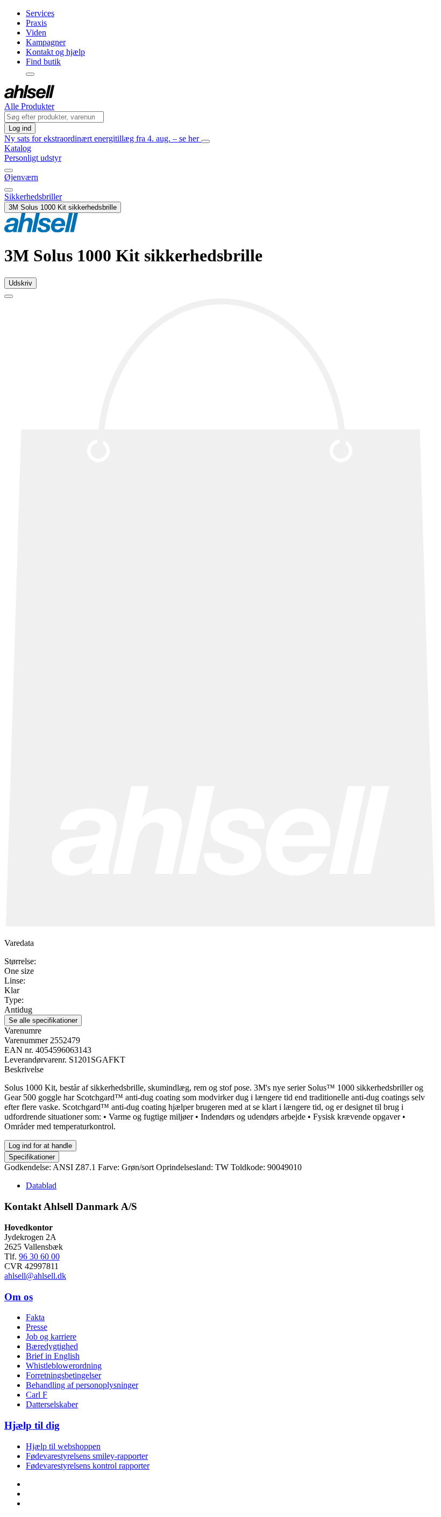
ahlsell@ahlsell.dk (35, 1275)
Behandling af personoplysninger (82, 1385)
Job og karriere (51, 1336)
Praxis (36, 22)
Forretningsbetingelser (63, 1375)
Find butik (43, 61)
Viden (36, 32)
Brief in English (53, 1356)
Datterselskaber (52, 1404)
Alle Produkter (29, 106)
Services (40, 13)
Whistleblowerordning (64, 1365)
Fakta (35, 1317)
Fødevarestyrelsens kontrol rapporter (88, 1465)
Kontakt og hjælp (55, 51)
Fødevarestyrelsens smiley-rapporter (87, 1456)
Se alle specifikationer (43, 1020)
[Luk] (205, 141)
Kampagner (46, 42)
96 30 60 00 (39, 1256)
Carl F (36, 1394)
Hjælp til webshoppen (63, 1446)
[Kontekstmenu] (30, 74)
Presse (36, 1326)
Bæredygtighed (52, 1346)
